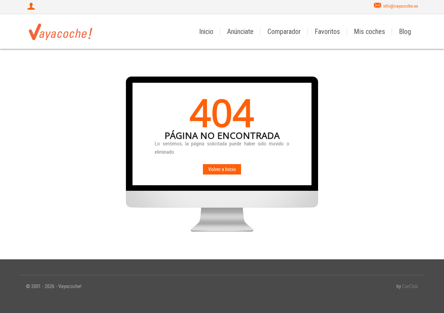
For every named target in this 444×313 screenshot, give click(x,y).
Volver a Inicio (222, 169)
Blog (405, 31)
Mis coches (369, 31)
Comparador (284, 31)
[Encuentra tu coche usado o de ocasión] (60, 31)
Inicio (206, 31)
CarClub (410, 286)
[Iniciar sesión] (32, 7)
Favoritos (327, 31)
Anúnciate (240, 31)
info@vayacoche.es (400, 6)
